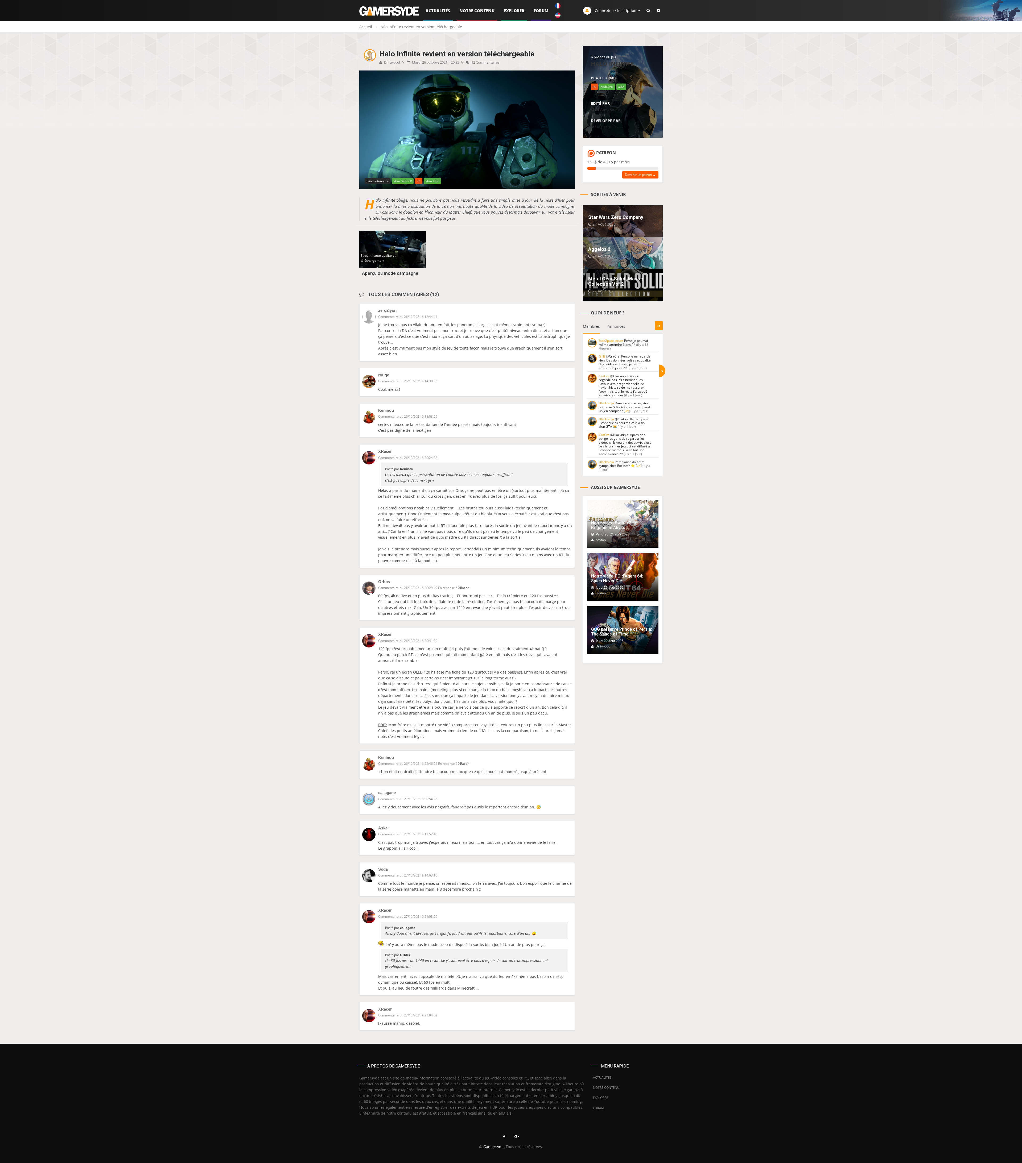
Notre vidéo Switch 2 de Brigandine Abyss (614, 525)
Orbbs (384, 581)
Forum (541, 10)
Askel (383, 828)
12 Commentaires (485, 62)
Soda (383, 869)
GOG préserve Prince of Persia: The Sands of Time (621, 632)
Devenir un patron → (640, 174)
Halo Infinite (385, 200)
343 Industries (602, 126)
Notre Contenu (476, 10)
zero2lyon (387, 310)
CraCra (604, 376)
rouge (383, 375)
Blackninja (606, 403)
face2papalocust (611, 340)
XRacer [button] (463, 587)
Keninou (386, 410)
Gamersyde (493, 1146)
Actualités (438, 10)
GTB (602, 356)
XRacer (385, 451)
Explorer (514, 10)
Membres (591, 326)
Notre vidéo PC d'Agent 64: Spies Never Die (617, 578)
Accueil (365, 26)
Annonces (616, 326)
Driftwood (391, 62)
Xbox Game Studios (606, 109)
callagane (387, 792)
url (627, 411)
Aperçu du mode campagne (390, 273)
